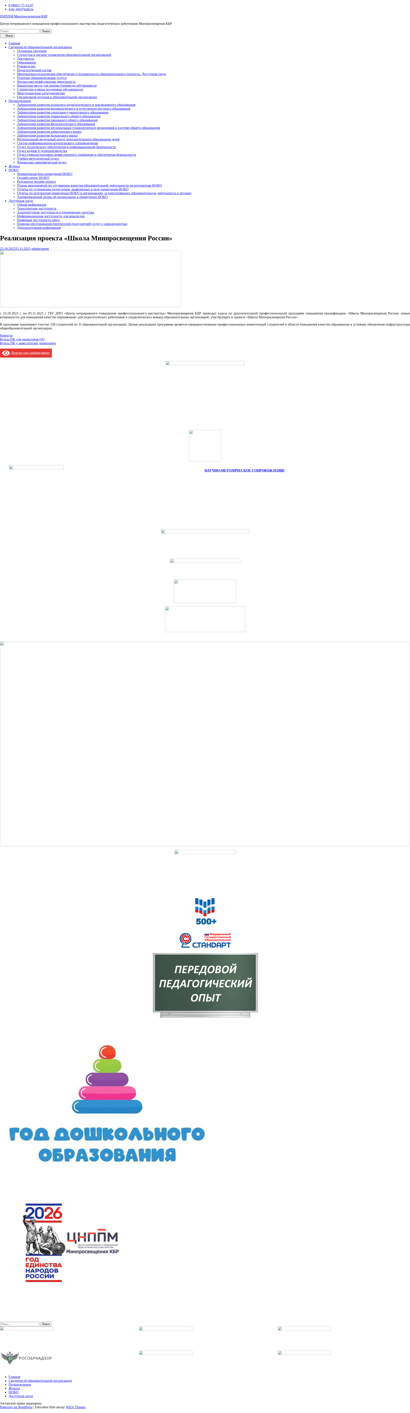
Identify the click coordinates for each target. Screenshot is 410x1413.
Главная (14, 43)
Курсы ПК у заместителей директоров (28, 343)
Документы (25, 58)
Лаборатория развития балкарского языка (47, 135)
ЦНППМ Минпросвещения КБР (23, 16)
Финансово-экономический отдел (41, 162)
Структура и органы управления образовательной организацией (64, 55)
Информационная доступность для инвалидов (51, 216)
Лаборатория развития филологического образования (56, 124)
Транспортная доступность (36, 208)
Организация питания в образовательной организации (57, 97)
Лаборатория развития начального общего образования (57, 120)
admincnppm (40, 248)
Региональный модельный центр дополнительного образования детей (68, 139)
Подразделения (20, 101)
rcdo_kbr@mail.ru (21, 9)
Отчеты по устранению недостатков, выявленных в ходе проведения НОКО (73, 189)
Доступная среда (21, 201)
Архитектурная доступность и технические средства (55, 212)
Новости (6, 335)
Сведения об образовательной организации (40, 47)
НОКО (14, 170)
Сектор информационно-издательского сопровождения (57, 143)
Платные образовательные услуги (42, 78)
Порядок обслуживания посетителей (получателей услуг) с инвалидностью (72, 224)
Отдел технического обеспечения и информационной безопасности (66, 147)
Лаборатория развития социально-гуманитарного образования (62, 112)
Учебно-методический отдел (38, 158)
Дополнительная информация (39, 227)
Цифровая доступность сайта (38, 220)
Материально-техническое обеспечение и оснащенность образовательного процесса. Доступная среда (91, 74)
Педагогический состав (34, 70)
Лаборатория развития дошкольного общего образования (58, 116)
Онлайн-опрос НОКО (33, 178)
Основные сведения (31, 51)
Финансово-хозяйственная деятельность (46, 81)
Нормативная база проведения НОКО (44, 174)
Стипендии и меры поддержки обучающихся (50, 89)
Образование (26, 62)
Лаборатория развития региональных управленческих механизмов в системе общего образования (88, 128)
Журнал (14, 166)
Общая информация (31, 204)
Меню (9, 35)
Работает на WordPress (16, 1407)
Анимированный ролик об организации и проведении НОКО (62, 197)
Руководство (26, 66)
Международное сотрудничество (41, 93)
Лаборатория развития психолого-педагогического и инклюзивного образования (76, 105)
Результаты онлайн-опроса (36, 181)
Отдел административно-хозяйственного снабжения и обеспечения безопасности (76, 154)
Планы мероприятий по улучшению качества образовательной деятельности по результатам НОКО (89, 185)
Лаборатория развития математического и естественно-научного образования (73, 108)
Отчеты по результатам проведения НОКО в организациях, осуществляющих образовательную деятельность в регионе (104, 193)
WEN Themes (75, 1407)
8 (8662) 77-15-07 (21, 5)
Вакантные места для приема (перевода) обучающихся (57, 85)
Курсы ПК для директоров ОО (22, 339)
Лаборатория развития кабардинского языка (49, 131)
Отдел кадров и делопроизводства (42, 151)
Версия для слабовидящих (30, 353)
